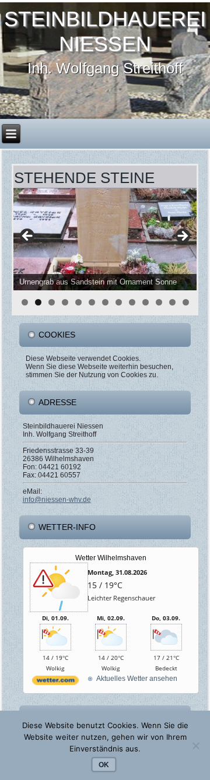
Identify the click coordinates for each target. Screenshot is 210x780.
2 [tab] (38, 302)
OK (104, 765)
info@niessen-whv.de (57, 500)
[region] (105, 239)
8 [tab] (119, 302)
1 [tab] (25, 302)
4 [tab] (65, 302)
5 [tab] (78, 302)
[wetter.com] (55, 683)
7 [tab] (105, 302)
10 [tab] (145, 302)
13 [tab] (186, 302)
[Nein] (195, 745)
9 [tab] (132, 302)
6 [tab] (92, 302)
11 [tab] (159, 302)
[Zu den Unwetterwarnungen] (59, 610)
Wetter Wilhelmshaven (110, 558)
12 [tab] (172, 302)
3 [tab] (51, 302)
